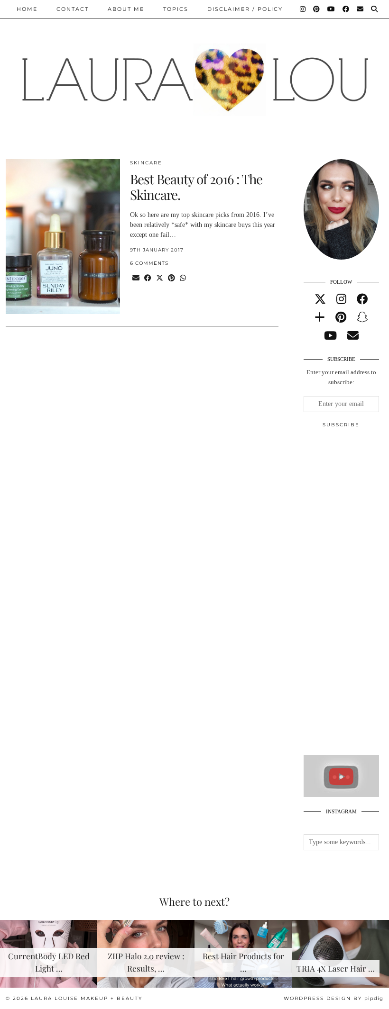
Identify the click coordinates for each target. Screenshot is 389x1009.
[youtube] (330, 336)
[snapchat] (362, 317)
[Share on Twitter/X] (160, 278)
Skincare (146, 163)
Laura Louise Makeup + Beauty (86, 998)
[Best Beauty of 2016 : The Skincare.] (63, 237)
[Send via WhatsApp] (182, 278)
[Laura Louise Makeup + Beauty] (194, 72)
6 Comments (149, 263)
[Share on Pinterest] (171, 278)
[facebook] (362, 299)
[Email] (360, 9)
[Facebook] (346, 9)
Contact (72, 9)
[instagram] (341, 299)
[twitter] (320, 299)
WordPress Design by (333, 998)
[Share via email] (136, 278)
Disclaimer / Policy (245, 9)
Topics (175, 9)
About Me (126, 9)
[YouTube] (331, 9)
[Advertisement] (346, 595)
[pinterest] (340, 317)
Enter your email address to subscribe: (341, 377)
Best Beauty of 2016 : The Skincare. (196, 187)
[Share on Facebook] (148, 278)
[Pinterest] (317, 9)
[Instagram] (303, 9)
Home (27, 9)
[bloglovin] (320, 317)
